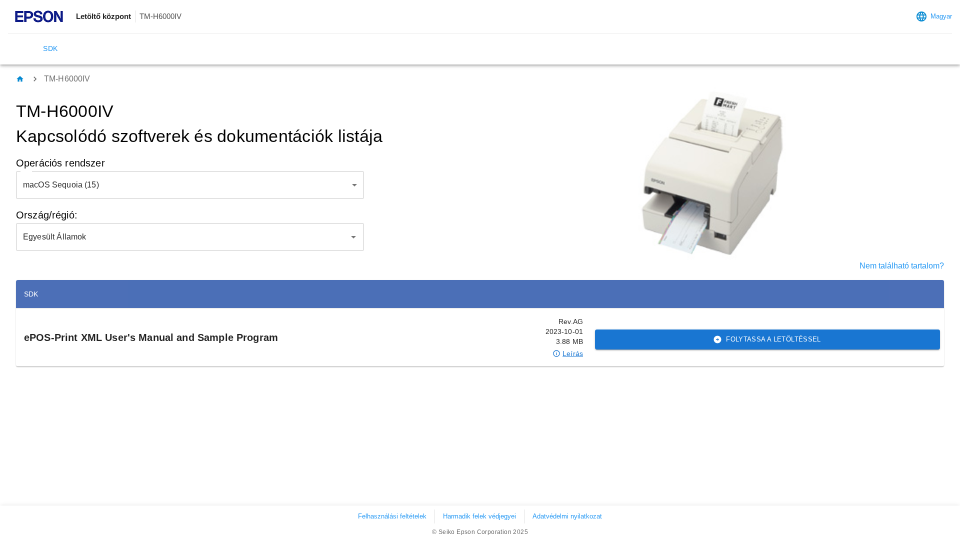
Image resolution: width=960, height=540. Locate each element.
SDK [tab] (50, 48)
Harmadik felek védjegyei (479, 516)
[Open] (353, 237)
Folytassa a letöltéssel (773, 339)
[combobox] (182, 237)
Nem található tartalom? (902, 266)
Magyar (941, 16)
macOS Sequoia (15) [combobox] (61, 184)
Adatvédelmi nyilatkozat (567, 516)
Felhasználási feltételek (392, 516)
